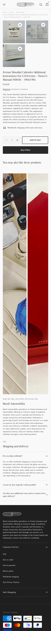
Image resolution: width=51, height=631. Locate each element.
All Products (20, 12)
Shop (11, 12)
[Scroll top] (47, 627)
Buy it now (25, 150)
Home (5, 12)
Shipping (6, 89)
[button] (4, 4)
